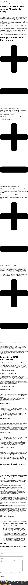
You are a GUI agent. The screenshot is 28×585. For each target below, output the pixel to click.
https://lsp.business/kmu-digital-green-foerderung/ (10, 485)
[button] (14, 76)
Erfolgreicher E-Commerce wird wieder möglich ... (11, 108)
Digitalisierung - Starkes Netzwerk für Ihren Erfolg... (11, 342)
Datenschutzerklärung (5, 584)
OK (22, 582)
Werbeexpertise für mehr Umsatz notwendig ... (10, 186)
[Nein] (10, 584)
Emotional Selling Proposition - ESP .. (8, 265)
